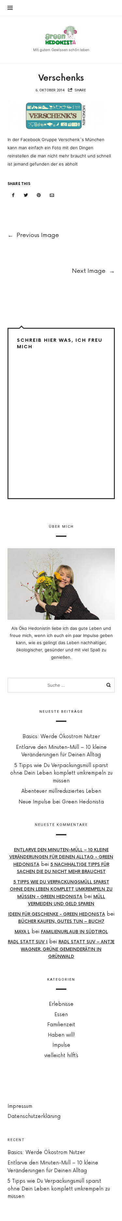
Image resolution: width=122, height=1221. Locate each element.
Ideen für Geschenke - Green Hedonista (56, 914)
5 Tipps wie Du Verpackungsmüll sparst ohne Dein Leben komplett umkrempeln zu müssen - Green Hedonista (61, 889)
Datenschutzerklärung (34, 1116)
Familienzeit (61, 1025)
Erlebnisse (61, 1005)
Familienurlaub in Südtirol (74, 932)
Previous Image (33, 235)
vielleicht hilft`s (61, 1056)
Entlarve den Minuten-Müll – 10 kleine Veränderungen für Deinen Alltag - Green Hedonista (61, 857)
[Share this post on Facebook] (13, 195)
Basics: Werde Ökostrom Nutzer (61, 737)
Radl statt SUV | (27, 942)
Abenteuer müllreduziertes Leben (61, 791)
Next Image (93, 270)
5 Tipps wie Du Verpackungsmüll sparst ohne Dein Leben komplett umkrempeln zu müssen (61, 773)
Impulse (61, 1045)
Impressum (19, 1106)
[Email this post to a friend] (52, 195)
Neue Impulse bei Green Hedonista (61, 802)
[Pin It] (39, 195)
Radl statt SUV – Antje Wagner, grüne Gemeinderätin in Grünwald (68, 950)
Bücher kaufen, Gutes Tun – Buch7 (61, 921)
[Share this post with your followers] (26, 195)
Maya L (22, 932)
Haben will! (61, 1035)
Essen (61, 1015)
